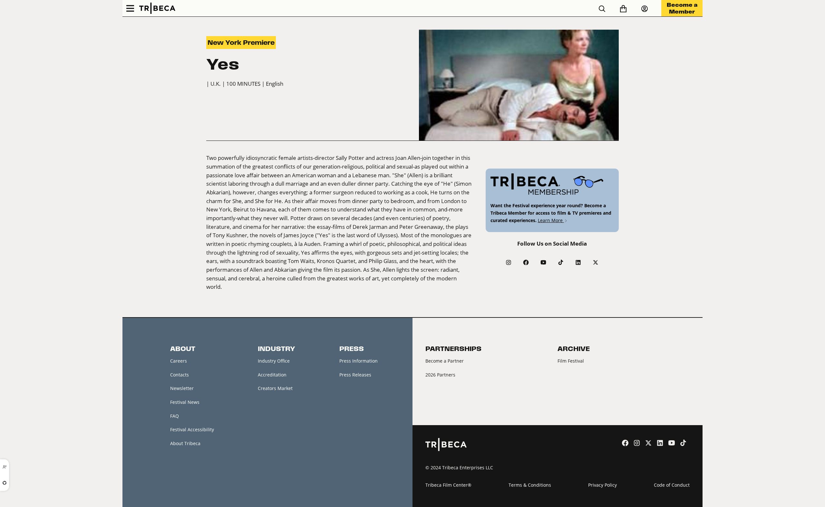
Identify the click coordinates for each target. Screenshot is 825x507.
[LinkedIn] (578, 262)
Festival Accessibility (192, 429)
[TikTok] (561, 262)
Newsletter (182, 388)
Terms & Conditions (530, 485)
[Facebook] (526, 262)
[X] (595, 262)
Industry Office (274, 361)
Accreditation (272, 375)
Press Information (358, 361)
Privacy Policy (602, 485)
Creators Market (275, 388)
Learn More (551, 220)
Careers (178, 361)
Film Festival (571, 361)
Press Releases (355, 375)
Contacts (179, 375)
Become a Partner (444, 361)
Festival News (184, 402)
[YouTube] (543, 262)
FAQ (174, 416)
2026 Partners (440, 375)
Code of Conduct (672, 485)
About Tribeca (185, 443)
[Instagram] (508, 262)
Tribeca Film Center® (448, 485)
